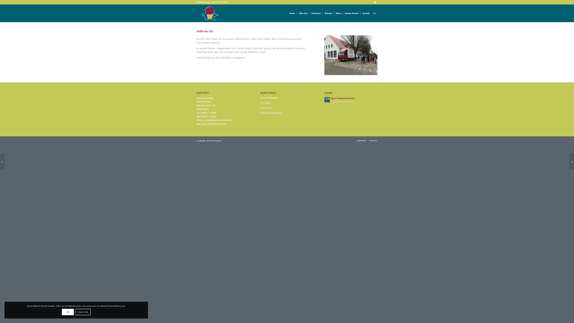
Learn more (83, 312)
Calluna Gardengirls (269, 97)
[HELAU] (571, 161)
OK (68, 312)
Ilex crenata (266, 102)
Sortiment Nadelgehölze (271, 112)
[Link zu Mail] (375, 2)
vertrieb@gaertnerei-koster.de (217, 120)
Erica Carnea (266, 107)
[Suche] (374, 13)
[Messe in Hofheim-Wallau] (2, 161)
